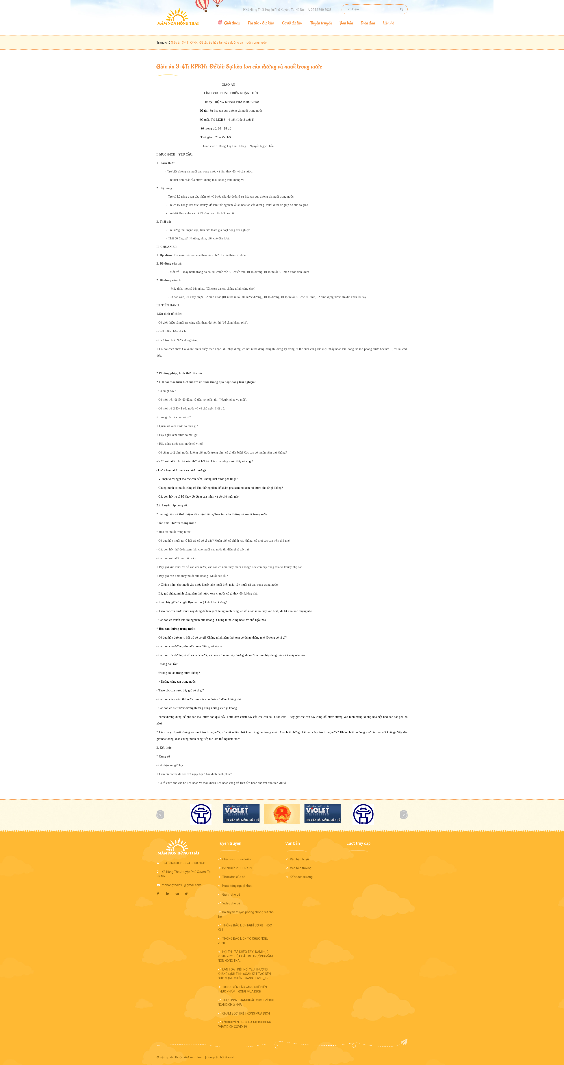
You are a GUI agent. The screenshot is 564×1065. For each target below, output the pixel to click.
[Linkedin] (170, 894)
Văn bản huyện (300, 859)
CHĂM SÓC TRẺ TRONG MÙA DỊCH (246, 1013)
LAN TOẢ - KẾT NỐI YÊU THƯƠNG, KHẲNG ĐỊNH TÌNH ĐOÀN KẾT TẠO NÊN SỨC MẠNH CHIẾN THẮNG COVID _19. (244, 974)
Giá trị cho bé (231, 894)
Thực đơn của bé (233, 877)
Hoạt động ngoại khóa (237, 885)
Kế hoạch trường (301, 877)
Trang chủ (163, 42)
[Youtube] (189, 894)
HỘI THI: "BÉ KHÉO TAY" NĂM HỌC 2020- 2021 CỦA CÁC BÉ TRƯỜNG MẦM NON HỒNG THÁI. (245, 956)
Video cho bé (231, 903)
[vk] (179, 894)
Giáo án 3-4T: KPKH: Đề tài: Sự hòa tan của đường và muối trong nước (239, 66)
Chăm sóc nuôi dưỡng (237, 859)
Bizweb (230, 1057)
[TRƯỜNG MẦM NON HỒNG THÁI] (177, 16)
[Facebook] (161, 894)
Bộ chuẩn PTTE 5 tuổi (237, 868)
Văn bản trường (301, 868)
